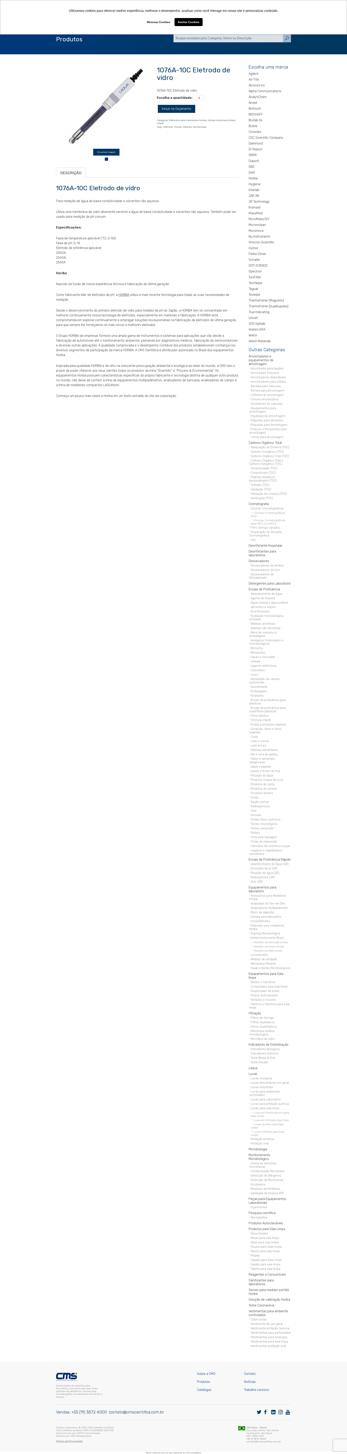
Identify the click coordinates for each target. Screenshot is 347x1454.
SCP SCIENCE (258, 265)
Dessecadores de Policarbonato (261, 576)
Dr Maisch (255, 149)
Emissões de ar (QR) (264, 868)
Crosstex (255, 132)
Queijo (255, 797)
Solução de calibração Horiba (269, 1299)
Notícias (250, 1382)
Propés (255, 1255)
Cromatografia (259, 504)
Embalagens (259, 691)
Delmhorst (256, 143)
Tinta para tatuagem (264, 837)
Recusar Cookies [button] (158, 22)
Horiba (178, 126)
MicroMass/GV (259, 219)
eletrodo (168, 126)
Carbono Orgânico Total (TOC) (270, 456)
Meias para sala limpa (265, 1238)
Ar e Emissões (260, 611)
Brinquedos (258, 652)
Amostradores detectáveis (268, 377)
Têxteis (255, 833)
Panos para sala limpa (265, 1251)
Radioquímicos (260, 806)
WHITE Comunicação (88, 1433)
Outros (253, 248)
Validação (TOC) (261, 489)
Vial (253, 540)
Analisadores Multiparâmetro (269, 908)
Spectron (255, 271)
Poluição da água (262, 775)
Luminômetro (259, 955)
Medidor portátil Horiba (268, 950)
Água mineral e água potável (269, 602)
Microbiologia (258, 1149)
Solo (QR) (257, 881)
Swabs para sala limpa (265, 1264)
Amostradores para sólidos (268, 381)
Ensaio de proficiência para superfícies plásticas (267, 709)
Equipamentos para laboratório (262, 889)
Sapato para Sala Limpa (266, 1260)
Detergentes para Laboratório (270, 583)
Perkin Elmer (257, 254)
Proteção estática (262, 1139)
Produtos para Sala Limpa (267, 1229)
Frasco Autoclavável (264, 995)
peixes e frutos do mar (265, 771)
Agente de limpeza (263, 598)
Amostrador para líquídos (267, 368)
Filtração (255, 1013)
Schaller (254, 260)
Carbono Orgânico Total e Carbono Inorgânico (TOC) (266, 462)
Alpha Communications (265, 91)
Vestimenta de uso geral (267, 1324)
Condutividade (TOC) (264, 468)
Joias (254, 737)
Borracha (257, 648)
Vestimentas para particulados (271, 1333)
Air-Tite (254, 79)
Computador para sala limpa (269, 986)
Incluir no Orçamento (176, 109)
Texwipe (254, 294)
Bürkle (253, 126)
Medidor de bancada (194, 126)
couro (254, 674)
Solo (253, 810)
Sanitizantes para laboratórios (261, 1282)
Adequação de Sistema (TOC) (270, 447)
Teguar (253, 289)
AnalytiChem (258, 97)
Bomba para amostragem (267, 390)
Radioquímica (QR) (263, 877)
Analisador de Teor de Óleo (268, 903)
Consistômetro (260, 921)
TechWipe (255, 283)
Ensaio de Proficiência (264, 589)
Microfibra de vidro (263, 1039)
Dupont (254, 161)
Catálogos (204, 1390)
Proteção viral (260, 1143)
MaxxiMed (256, 213)
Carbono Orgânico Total (265, 443)
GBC (252, 167)
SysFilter (255, 277)
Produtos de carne (263, 784)
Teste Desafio (259, 1062)
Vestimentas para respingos (269, 1337)
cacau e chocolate (263, 657)
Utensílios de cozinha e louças (270, 846)
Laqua (160, 123)
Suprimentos (259, 1207)
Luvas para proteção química (270, 1104)
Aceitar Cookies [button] (188, 22)
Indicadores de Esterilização (268, 1044)
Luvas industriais (262, 1087)
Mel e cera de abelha (264, 754)
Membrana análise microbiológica (262, 1032)
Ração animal (259, 802)
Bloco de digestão (262, 912)
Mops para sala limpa (264, 1242)
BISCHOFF (256, 114)
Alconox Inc (257, 85)
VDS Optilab (257, 324)
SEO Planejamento (81, 1436)
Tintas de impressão (264, 841)
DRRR (253, 155)
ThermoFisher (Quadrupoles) (268, 306)
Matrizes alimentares (264, 750)
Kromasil (254, 207)
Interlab (254, 190)
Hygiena (254, 184)
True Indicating (259, 312)
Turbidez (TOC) (260, 485)
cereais (255, 661)
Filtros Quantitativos (264, 1026)
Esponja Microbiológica (265, 933)
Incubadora (258, 1184)
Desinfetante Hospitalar (265, 545)
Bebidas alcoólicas (263, 623)
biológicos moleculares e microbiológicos (266, 642)
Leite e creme (260, 741)
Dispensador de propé (265, 991)
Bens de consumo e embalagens (263, 634)
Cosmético (258, 670)
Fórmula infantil (261, 720)
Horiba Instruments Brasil (222, 120)
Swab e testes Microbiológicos (270, 968)
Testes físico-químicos (266, 819)
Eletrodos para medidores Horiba (187, 120)
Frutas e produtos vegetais (268, 724)
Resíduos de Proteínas (265, 1189)
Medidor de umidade (264, 959)
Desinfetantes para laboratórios (262, 553)
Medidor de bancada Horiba (271, 942)
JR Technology (259, 201)
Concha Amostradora (265, 399)
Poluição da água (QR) (265, 873)
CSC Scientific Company (266, 138)
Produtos (203, 1382)
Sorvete (256, 815)
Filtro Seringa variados (265, 527)
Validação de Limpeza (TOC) (269, 494)
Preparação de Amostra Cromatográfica (265, 533)
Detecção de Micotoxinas (267, 1180)
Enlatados (257, 695)
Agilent (253, 74)
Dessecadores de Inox (265, 570)
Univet (253, 318)
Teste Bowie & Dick (263, 1058)
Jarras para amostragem (267, 437)
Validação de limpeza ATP (267, 1193)
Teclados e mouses (263, 1000)
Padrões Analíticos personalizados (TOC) (263, 479)
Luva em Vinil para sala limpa (271, 1120)
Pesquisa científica (262, 1213)
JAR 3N (254, 196)
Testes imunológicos (264, 824)
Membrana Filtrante (263, 963)
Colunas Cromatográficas (267, 508)
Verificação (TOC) (262, 498)
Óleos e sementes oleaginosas (262, 760)
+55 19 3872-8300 (256, 1438)
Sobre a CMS (206, 1374)
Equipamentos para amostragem (262, 410)
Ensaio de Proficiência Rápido (270, 859)
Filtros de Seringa (262, 1018)
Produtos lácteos (262, 793)
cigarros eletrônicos (264, 666)
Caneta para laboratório (266, 917)
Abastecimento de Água (266, 594)
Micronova (256, 231)
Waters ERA (257, 329)
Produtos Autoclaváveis (266, 1223)
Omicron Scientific (261, 242)
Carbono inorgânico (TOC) (267, 451)
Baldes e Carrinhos (263, 982)
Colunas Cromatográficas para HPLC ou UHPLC (268, 522)
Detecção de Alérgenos (266, 1175)
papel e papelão (261, 766)
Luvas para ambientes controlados (264, 1093)
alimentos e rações (263, 607)
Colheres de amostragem (267, 395)
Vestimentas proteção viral (268, 1346)
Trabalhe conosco (256, 1390)
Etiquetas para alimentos (267, 420)
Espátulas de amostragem (268, 416)
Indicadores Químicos (265, 1053)
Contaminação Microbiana (267, 1171)
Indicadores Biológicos (265, 1049)
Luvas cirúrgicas (261, 1078)
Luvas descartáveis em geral (270, 1083)
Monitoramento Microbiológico (259, 1157)
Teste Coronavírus (261, 1305)
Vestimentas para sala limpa (269, 1341)
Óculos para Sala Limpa (266, 1247)
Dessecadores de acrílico (267, 565)
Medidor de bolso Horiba (269, 946)
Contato (250, 1374)
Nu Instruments (259, 236)
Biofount (255, 108)
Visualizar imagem (106, 152)
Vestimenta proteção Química (270, 1328)
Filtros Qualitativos (263, 1022)
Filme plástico (260, 715)
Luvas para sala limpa (265, 1108)
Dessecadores (259, 561)
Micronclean (257, 225)
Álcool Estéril (259, 1233)
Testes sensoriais (262, 828)
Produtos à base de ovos (267, 780)
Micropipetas (259, 1217)
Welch (253, 335)
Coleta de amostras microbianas (263, 1165)
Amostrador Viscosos (265, 373)
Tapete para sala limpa (265, 1269)
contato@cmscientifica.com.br (136, 1412)
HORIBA (123, 295)
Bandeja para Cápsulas (266, 386)
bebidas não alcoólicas (266, 628)
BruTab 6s (255, 120)
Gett (252, 172)
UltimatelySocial (193, 1453)
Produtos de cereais (264, 788)
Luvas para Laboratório (266, 1099)
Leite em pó (258, 745)
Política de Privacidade (69, 1441)
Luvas (253, 1074)
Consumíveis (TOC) (263, 473)
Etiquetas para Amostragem (269, 425)
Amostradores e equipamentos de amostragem (261, 360)
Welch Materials (260, 341)
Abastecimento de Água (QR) (270, 864)
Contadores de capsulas (267, 404)
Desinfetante (259, 687)
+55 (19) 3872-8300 (89, 1412)
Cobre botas (259, 1319)
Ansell (253, 103)
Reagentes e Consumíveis (267, 1274)
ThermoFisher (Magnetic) (266, 300)
